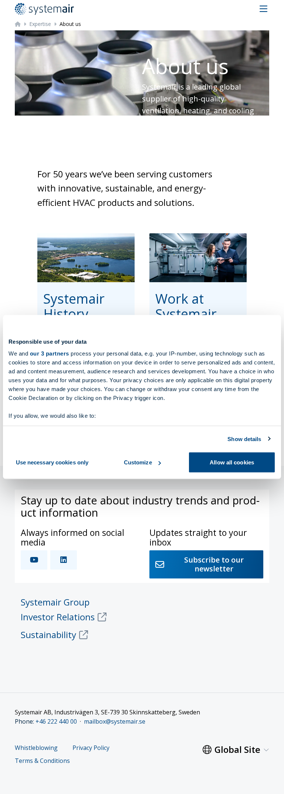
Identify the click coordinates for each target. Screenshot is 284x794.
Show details (244, 439)
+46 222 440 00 (56, 721)
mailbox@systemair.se (114, 721)
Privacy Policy (90, 747)
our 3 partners (49, 353)
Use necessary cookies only (52, 462)
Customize (138, 462)
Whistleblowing (36, 747)
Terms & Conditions (42, 760)
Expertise (40, 23)
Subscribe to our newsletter (214, 564)
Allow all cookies (232, 462)
